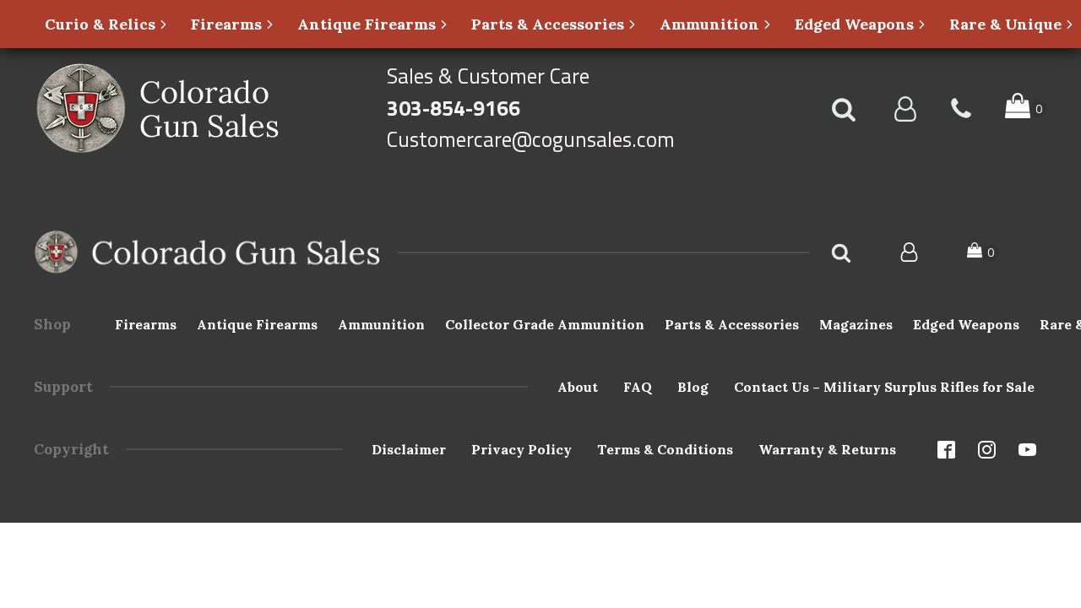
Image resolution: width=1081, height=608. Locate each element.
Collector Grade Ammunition (544, 324)
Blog (693, 387)
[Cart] (983, 252)
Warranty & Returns (827, 449)
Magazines (856, 324)
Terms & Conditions (665, 449)
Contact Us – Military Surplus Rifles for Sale (884, 387)
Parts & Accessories (732, 324)
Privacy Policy (521, 449)
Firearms (146, 324)
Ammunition (381, 324)
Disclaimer (409, 449)
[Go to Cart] (1026, 108)
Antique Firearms (257, 324)
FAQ (637, 387)
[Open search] (843, 108)
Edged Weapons (966, 324)
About (577, 387)
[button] (107, 24)
